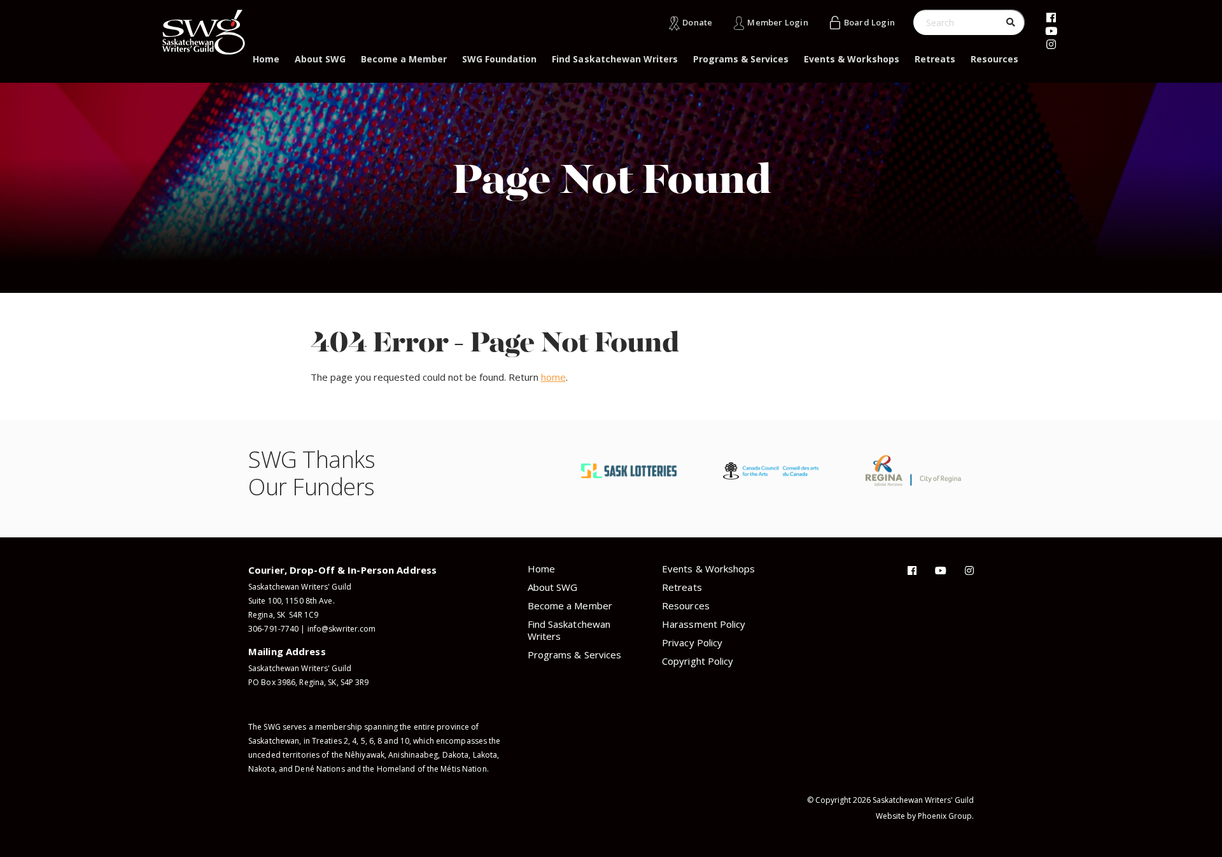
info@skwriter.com (341, 628)
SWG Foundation (499, 59)
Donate (697, 22)
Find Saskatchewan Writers (615, 59)
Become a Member (404, 59)
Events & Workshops (851, 59)
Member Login (777, 22)
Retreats (935, 59)
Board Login (869, 22)
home (553, 377)
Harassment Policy (703, 624)
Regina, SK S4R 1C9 (283, 614)
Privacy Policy (692, 642)
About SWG (320, 59)
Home (266, 59)
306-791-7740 (273, 628)
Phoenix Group (945, 816)
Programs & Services (741, 59)
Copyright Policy (697, 661)
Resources (994, 59)
